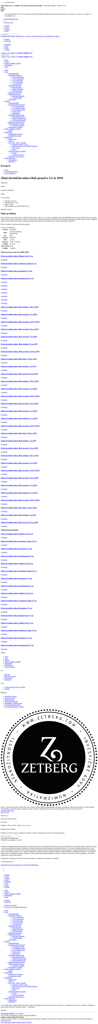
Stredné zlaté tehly (17, 89)
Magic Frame (12, 139)
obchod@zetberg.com (11, 19)
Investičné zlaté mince (15, 75)
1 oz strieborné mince (18, 108)
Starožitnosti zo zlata (14, 136)
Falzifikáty (8, 44)
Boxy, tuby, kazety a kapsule (17, 142)
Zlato (6, 60)
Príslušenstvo (9, 65)
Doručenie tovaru (10, 698)
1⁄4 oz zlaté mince (17, 80)
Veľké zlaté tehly (17, 91)
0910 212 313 (9, 22)
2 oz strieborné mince (18, 110)
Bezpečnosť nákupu (11, 696)
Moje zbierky (9, 678)
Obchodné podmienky (11, 701)
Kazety (14, 149)
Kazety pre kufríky (18, 155)
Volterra (10, 141)
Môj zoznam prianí (10, 676)
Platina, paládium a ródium (13, 63)
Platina (10, 130)
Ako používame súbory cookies (14, 707)
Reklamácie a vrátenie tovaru (13, 703)
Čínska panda (16, 111)
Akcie (6, 67)
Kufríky (14, 153)
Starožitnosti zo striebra (15, 127)
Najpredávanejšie (13, 73)
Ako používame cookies (8, 1022)
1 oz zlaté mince (17, 84)
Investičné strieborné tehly (16, 115)
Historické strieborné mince (16, 122)
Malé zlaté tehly (17, 87)
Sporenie (7, 29)
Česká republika (17, 98)
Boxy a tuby (16, 148)
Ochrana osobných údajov (12, 705)
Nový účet (8, 41)
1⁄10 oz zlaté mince (18, 79)
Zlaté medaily (12, 99)
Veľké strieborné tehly (19, 120)
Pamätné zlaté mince (14, 94)
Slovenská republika (18, 96)
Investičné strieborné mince (16, 104)
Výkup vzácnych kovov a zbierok (15, 687)
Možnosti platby (9, 700)
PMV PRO (11, 161)
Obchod (7, 26)
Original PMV (12, 160)
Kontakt (7, 49)
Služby (7, 31)
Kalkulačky (8, 679)
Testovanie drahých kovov (16, 156)
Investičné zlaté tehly (14, 85)
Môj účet (7, 674)
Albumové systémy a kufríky (17, 151)
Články (7, 48)
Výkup (7, 27)
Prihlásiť (7, 39)
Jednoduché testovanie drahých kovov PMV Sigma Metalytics (19, 865)
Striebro (7, 61)
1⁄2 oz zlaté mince (17, 82)
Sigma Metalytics (10, 158)
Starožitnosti (8, 132)
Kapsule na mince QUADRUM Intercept (24, 146)
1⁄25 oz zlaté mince (18, 77)
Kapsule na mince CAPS (19, 144)
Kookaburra (16, 113)
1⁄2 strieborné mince (18, 106)
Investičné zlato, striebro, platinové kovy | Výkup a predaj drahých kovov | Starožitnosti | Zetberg (30, 36)
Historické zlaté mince (15, 92)
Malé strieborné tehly (18, 117)
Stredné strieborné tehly (19, 118)
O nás (6, 46)
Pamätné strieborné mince (16, 123)
